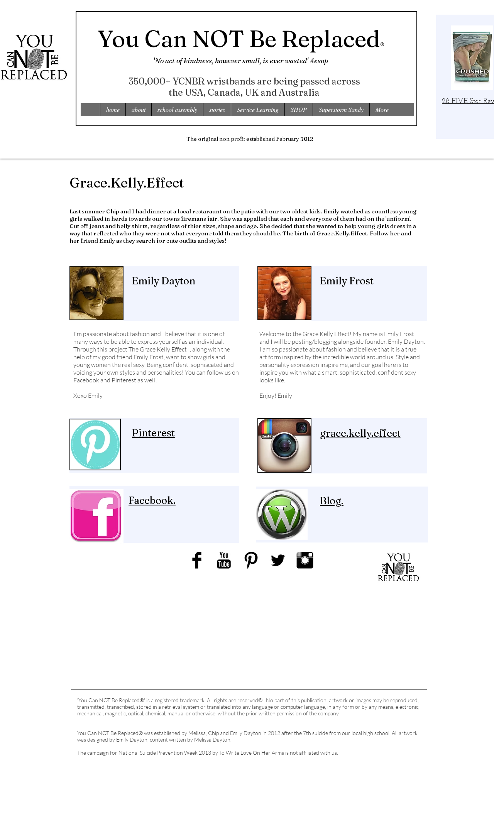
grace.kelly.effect (360, 433)
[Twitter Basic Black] (277, 560)
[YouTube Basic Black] (223, 560)
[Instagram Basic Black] (304, 560)
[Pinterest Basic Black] (250, 560)
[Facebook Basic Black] (196, 560)
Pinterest (153, 433)
